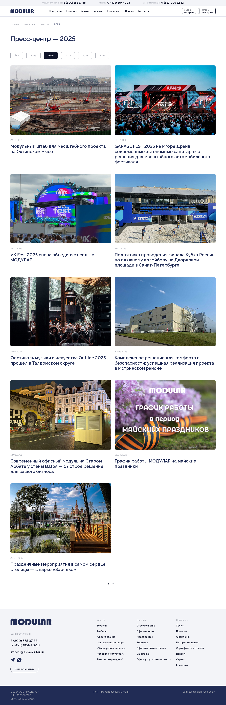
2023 (85, 55)
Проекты (97, 11)
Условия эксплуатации (110, 654)
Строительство (146, 625)
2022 (102, 55)
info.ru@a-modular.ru (27, 652)
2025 (51, 55)
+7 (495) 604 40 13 (118, 2)
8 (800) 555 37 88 (75, 2)
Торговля (142, 642)
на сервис (207, 11)
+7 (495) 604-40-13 (25, 645)
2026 (33, 55)
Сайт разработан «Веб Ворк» (199, 691)
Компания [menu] (113, 11)
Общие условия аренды (111, 648)
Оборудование (106, 637)
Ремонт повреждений (110, 659)
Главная (14, 24)
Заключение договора (110, 642)
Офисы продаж (146, 631)
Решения (71, 11)
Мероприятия (145, 637)
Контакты (143, 11)
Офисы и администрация (151, 648)
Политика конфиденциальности (111, 691)
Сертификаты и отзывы (190, 648)
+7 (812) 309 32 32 (172, 2)
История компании (187, 642)
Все (17, 55)
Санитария (143, 654)
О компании (183, 637)
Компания (29, 24)
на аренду (190, 11)
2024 (68, 55)
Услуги (85, 11)
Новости (44, 24)
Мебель (102, 631)
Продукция (55, 11)
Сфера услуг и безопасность (154, 659)
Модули (102, 625)
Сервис (129, 11)
